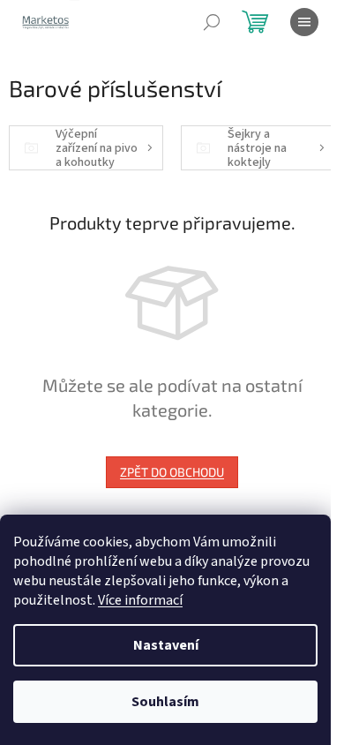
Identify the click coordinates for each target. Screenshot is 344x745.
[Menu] (304, 22)
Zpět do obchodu (172, 471)
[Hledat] (211, 22)
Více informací (140, 600)
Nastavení (165, 645)
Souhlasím (165, 701)
